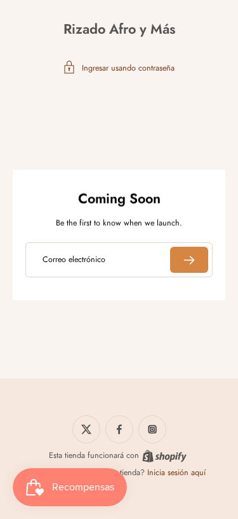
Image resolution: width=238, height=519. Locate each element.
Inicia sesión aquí (176, 472)
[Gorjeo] (86, 429)
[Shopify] (164, 456)
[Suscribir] (189, 260)
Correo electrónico (74, 259)
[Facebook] (119, 429)
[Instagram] (152, 429)
